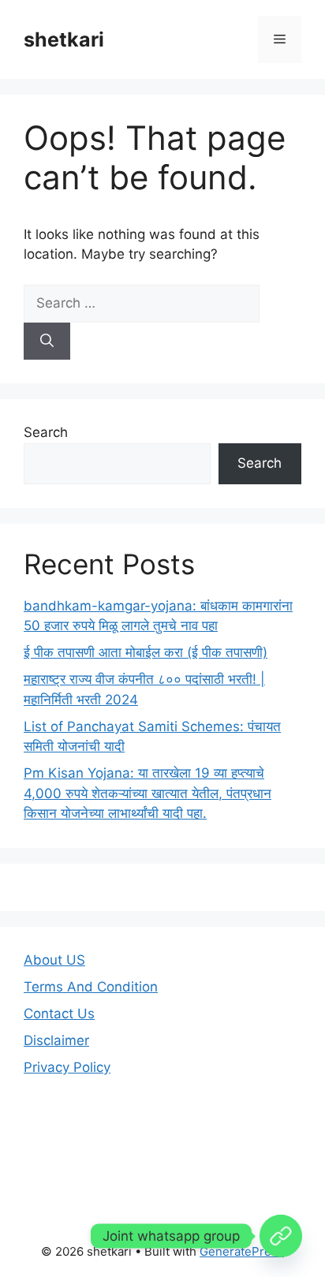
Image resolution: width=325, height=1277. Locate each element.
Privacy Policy (67, 1067)
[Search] (47, 341)
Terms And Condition (91, 987)
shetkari (64, 39)
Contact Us (59, 1013)
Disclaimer (56, 1040)
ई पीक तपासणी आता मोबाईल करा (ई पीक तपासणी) (145, 652)
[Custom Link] (281, 1236)
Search (46, 432)
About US (54, 960)
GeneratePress (242, 1251)
